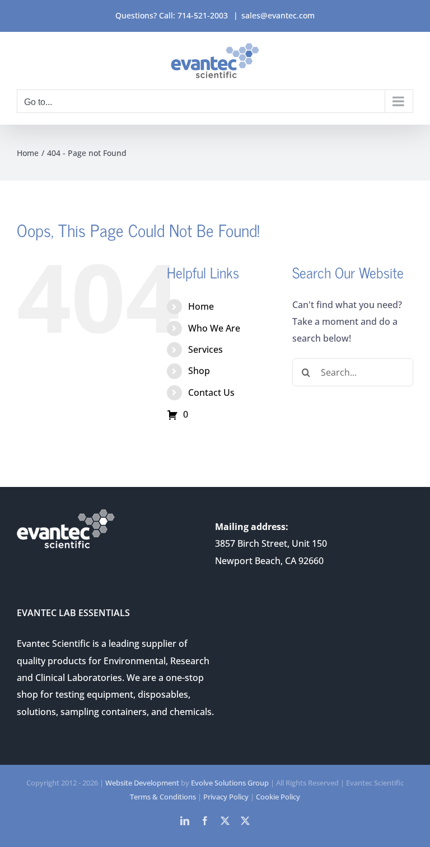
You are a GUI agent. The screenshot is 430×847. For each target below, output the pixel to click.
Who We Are (214, 328)
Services (205, 349)
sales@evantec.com (278, 15)
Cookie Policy (278, 797)
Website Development (142, 783)
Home (201, 306)
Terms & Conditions (163, 797)
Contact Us (211, 392)
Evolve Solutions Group (230, 783)
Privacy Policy (226, 797)
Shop (199, 371)
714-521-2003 (202, 15)
